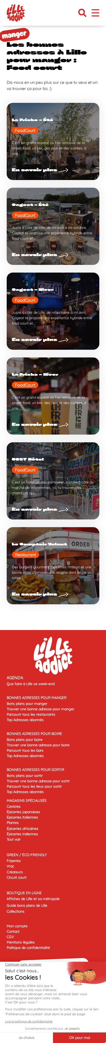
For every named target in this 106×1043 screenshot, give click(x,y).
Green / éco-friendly (27, 854)
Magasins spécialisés (27, 800)
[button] (82, 13)
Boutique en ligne (24, 893)
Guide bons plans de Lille (27, 905)
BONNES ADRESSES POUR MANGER (36, 697)
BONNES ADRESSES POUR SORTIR (35, 769)
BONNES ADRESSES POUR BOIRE (34, 733)
